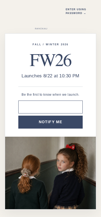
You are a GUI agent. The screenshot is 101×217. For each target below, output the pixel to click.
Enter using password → (76, 11)
